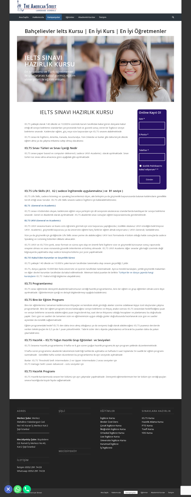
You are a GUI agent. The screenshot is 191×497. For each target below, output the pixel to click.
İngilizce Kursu (107, 418)
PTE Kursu (147, 425)
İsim (142, 118)
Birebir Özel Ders (109, 421)
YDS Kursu (147, 432)
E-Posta (143, 134)
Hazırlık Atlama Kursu (152, 421)
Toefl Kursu (148, 429)
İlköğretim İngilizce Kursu (113, 429)
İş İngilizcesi (106, 447)
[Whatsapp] (18, 489)
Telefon (144, 150)
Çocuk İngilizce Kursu (110, 425)
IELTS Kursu (148, 418)
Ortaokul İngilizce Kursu (112, 432)
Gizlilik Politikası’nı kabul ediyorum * (150, 167)
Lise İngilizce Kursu (110, 436)
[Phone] (27, 489)
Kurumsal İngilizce (109, 443)
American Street (35, 492)
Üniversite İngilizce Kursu (113, 440)
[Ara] (172, 17)
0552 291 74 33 (33, 467)
